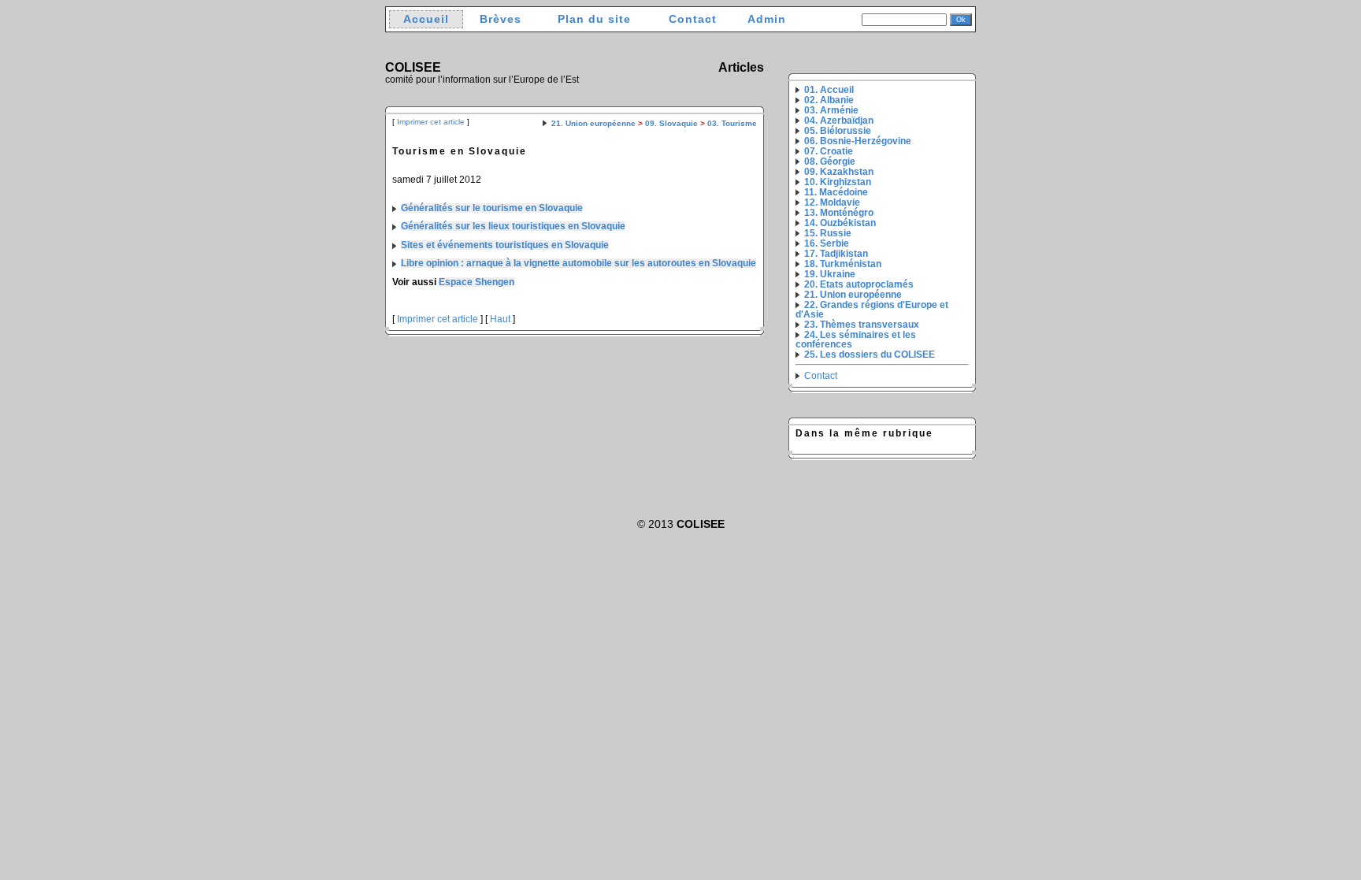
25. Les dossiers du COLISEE (869, 354)
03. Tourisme (732, 123)
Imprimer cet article (431, 121)
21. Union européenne (593, 123)
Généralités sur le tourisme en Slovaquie (492, 208)
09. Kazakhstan (838, 171)
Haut (500, 319)
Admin (766, 19)
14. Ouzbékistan (840, 223)
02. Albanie (829, 100)
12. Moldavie (832, 202)
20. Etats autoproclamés (859, 284)
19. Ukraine (829, 274)
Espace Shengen (476, 282)
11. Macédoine (836, 192)
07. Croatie (828, 151)
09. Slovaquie (671, 123)
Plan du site (594, 19)
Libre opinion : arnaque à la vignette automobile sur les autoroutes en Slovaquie (578, 263)
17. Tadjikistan (836, 253)
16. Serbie (826, 243)
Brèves (500, 19)
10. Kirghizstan (837, 182)
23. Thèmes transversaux (861, 324)
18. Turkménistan (842, 264)
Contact (693, 19)
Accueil (426, 19)
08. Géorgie (829, 161)
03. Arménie (831, 110)
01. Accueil (829, 90)
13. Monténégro (838, 212)
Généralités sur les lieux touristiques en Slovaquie (513, 226)
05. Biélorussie (837, 131)
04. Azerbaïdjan (838, 120)
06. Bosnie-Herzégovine (857, 141)
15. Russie (827, 233)
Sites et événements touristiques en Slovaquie (505, 245)
